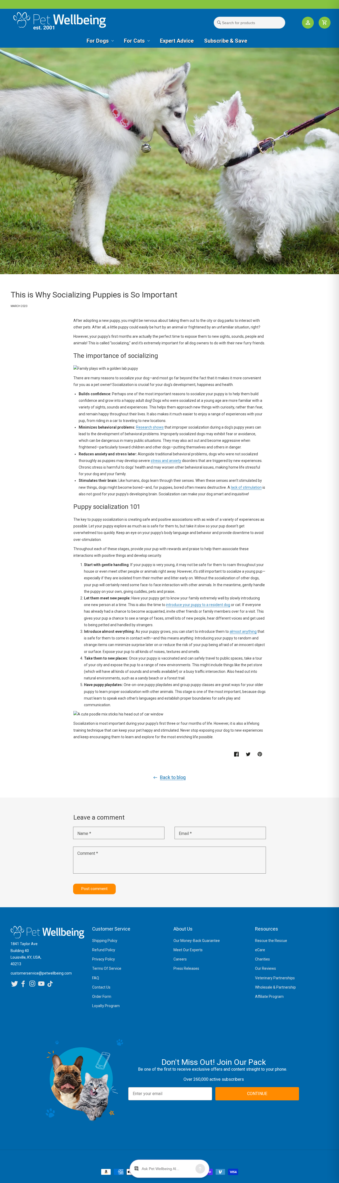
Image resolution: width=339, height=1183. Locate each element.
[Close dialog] (241, 535)
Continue (130, 632)
